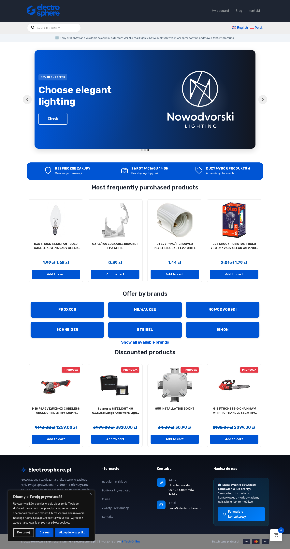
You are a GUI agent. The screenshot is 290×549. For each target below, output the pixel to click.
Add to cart (56, 274)
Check (53, 118)
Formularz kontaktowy (237, 514)
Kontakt (254, 11)
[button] (142, 150)
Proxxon (67, 309)
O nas (106, 499)
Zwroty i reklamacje (116, 508)
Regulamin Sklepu (114, 481)
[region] (51, 515)
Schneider (67, 329)
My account (220, 11)
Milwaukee (145, 309)
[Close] (90, 493)
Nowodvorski (223, 309)
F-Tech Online (131, 541)
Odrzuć (44, 532)
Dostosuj (23, 532)
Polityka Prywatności (116, 490)
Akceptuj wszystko (72, 532)
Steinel (145, 329)
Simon (223, 329)
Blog (239, 11)
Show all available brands (145, 342)
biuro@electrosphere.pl (184, 508)
